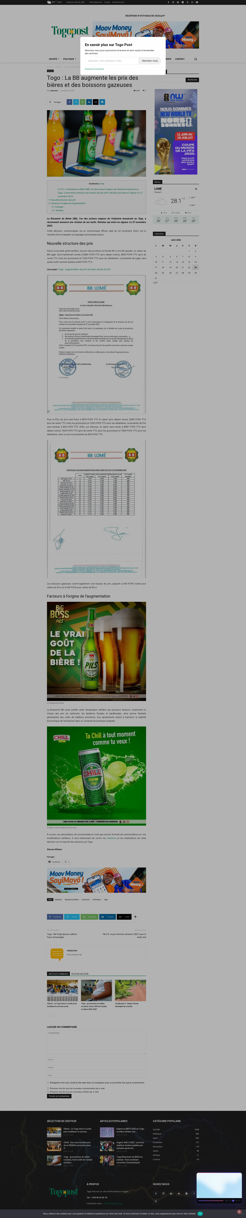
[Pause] (228, 1175)
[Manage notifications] (239, 1211)
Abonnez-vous (150, 60)
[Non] (242, 1213)
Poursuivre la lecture (94, 69)
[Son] (233, 1175)
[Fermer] (238, 1175)
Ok (200, 1213)
